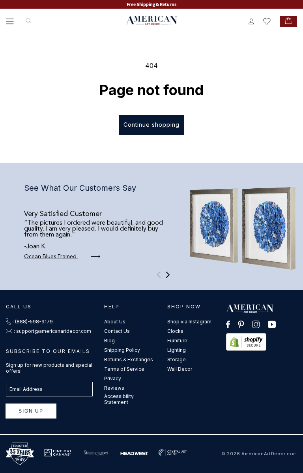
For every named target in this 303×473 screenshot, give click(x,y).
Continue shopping (151, 124)
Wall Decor (179, 369)
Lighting (176, 350)
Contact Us (117, 331)
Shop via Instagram (189, 322)
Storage (176, 359)
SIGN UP (31, 411)
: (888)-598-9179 (33, 322)
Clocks (175, 331)
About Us (114, 322)
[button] (10, 21)
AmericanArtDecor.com (269, 453)
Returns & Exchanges (128, 359)
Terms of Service (124, 369)
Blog (109, 340)
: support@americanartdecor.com (52, 331)
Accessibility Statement (119, 399)
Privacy (112, 378)
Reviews (114, 388)
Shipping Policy (122, 350)
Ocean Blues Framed (51, 256)
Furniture (177, 340)
